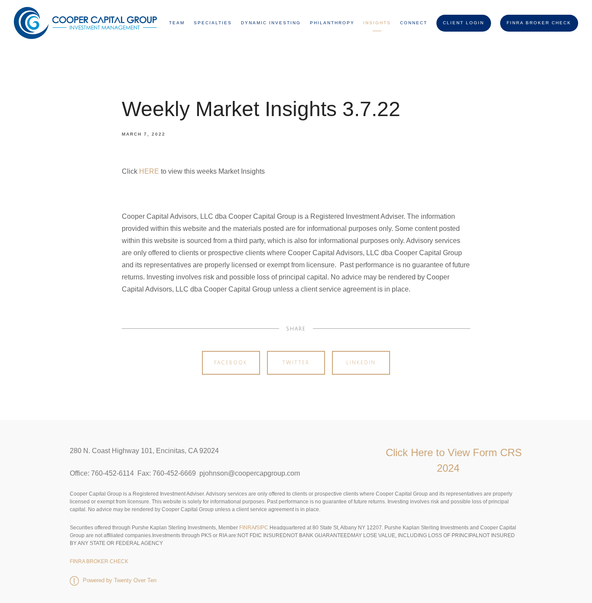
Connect (413, 22)
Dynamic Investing (271, 22)
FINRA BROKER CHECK (539, 22)
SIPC (262, 528)
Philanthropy (332, 22)
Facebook (230, 363)
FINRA (246, 528)
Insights (377, 22)
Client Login (463, 22)
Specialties (213, 22)
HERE (149, 171)
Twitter (295, 363)
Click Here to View (429, 452)
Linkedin (361, 363)
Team (177, 22)
